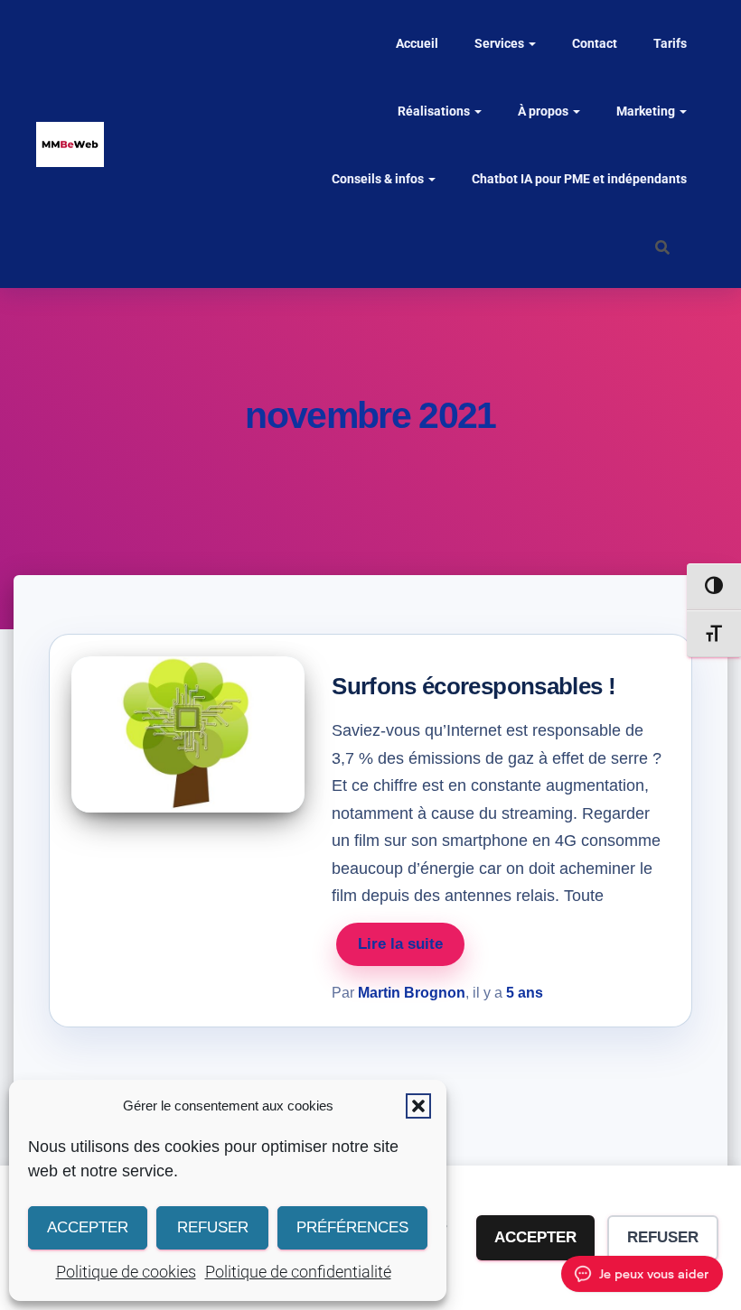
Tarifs (670, 43)
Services (500, 43)
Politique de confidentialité (298, 1271)
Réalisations (435, 111)
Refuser (213, 1227)
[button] (418, 1106)
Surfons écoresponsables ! (473, 686)
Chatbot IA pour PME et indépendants (579, 179)
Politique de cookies (126, 1271)
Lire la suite (400, 943)
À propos (544, 111)
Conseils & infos (379, 179)
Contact (594, 43)
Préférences (352, 1227)
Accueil (417, 43)
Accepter (87, 1227)
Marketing (647, 111)
